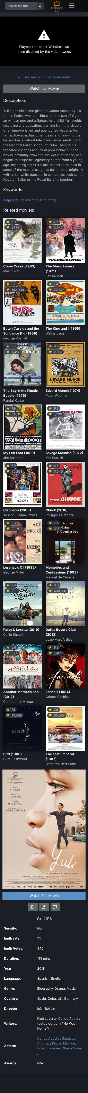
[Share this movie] (44, 907)
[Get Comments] (55, 907)
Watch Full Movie (44, 896)
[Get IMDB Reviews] (33, 907)
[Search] (40, 6)
